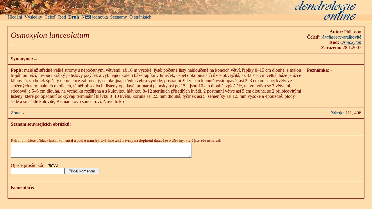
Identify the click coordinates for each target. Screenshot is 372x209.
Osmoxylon (350, 42)
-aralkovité (341, 37)
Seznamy (118, 17)
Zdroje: (337, 112)
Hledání (15, 17)
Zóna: (16, 112)
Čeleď (50, 17)
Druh (73, 17)
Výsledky (33, 17)
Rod (62, 17)
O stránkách (140, 17)
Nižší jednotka (94, 17)
